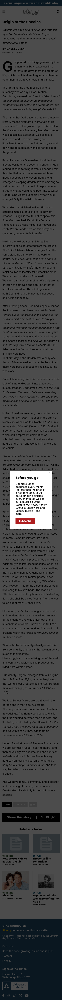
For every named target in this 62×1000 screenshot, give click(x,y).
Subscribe (25, 521)
